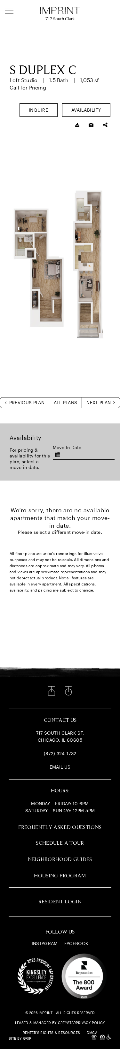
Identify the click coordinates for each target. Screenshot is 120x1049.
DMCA (92, 1032)
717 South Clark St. (60, 733)
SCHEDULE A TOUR (60, 843)
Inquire (38, 110)
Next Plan (99, 402)
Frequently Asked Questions (59, 827)
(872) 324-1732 (60, 753)
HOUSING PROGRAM (60, 876)
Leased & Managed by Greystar (45, 1022)
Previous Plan (26, 402)
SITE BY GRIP (20, 1038)
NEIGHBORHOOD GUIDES (60, 859)
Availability (86, 110)
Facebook (76, 943)
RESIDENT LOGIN (60, 902)
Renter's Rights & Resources (51, 1032)
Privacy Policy (90, 1022)
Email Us (60, 767)
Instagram (45, 943)
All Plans (65, 402)
